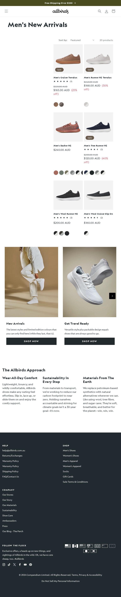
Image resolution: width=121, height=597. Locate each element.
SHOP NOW (31, 341)
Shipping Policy (10, 471)
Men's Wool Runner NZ (66, 213)
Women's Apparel (72, 466)
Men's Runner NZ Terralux (98, 77)
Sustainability (9, 510)
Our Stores (7, 494)
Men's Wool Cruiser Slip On (98, 213)
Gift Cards (68, 476)
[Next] (112, 296)
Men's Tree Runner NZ (95, 145)
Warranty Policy (10, 460)
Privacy (82, 574)
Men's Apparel (70, 460)
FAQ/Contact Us (10, 476)
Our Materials (9, 505)
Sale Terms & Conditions (75, 481)
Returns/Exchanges (12, 455)
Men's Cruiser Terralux (65, 77)
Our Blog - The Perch (12, 531)
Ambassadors (9, 520)
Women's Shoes (71, 455)
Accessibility (95, 574)
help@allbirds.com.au (13, 450)
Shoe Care (7, 515)
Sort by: (63, 40)
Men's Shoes (69, 450)
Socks (66, 471)
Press (5, 526)
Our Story (7, 499)
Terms (75, 574)
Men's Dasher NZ (62, 145)
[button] (6, 11)
